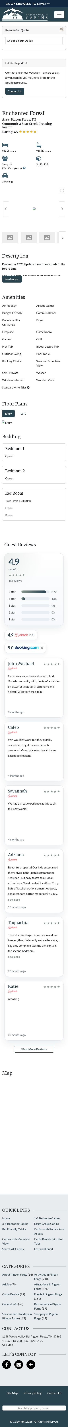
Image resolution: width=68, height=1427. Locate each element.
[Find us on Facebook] (6, 1364)
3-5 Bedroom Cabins (15, 1223)
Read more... (12, 279)
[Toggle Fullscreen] (62, 190)
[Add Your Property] (30, 1364)
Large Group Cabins (46, 1223)
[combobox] (34, 1408)
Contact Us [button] (15, 91)
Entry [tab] (8, 413)
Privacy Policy (33, 1393)
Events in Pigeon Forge (48, 1294)
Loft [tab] (23, 413)
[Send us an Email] (18, 1364)
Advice (6, 1284)
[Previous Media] (6, 208)
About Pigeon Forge (14, 1274)
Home (6, 1218)
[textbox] (34, 1408)
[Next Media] (62, 208)
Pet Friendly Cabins (14, 1229)
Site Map (12, 1393)
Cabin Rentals (10, 1294)
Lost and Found (43, 1249)
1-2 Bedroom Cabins (47, 1218)
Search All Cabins (13, 1249)
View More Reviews (34, 1049)
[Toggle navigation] (59, 14)
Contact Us (54, 1393)
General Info (10, 1304)
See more (14, 899)
